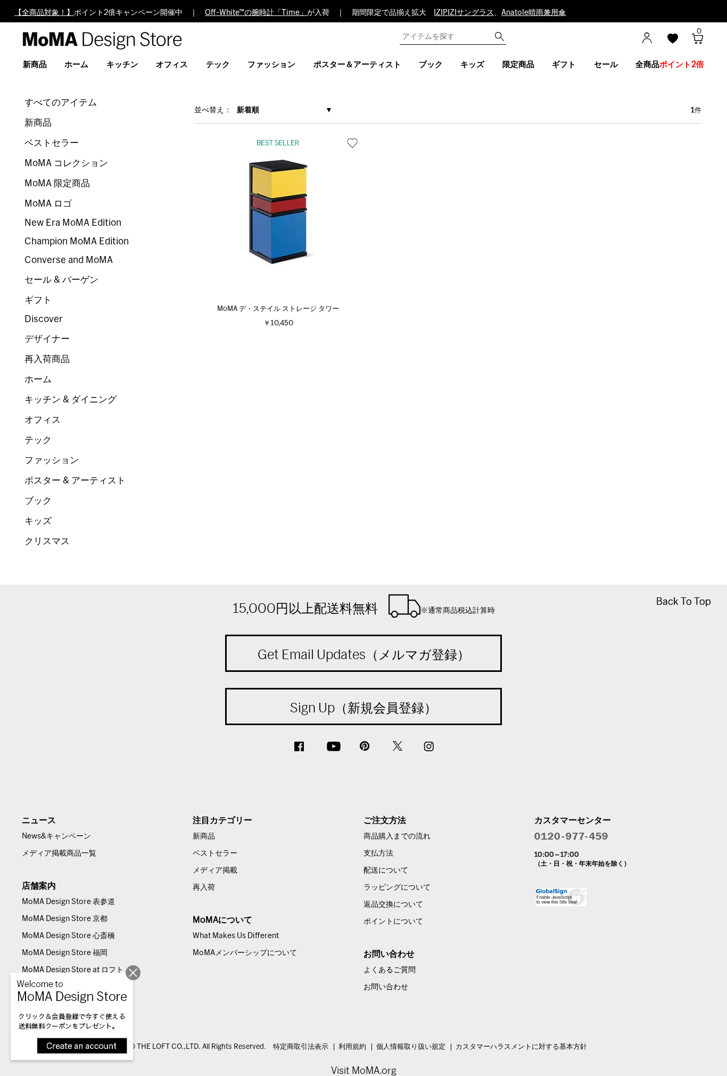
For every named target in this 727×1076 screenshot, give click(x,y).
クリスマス (47, 541)
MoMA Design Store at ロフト (72, 970)
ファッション (51, 460)
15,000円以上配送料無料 (364, 608)
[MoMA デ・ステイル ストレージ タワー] (278, 211)
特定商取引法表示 (300, 1047)
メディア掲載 (215, 870)
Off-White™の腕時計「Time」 (256, 13)
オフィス (42, 419)
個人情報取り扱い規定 (410, 1047)
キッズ (38, 520)
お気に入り (352, 143)
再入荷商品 (47, 359)
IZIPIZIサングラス (464, 13)
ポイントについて (393, 921)
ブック (38, 500)
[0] (693, 41)
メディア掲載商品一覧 (59, 853)
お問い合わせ (385, 987)
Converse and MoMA (68, 260)
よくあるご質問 (389, 970)
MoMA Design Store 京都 (65, 919)
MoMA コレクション (66, 163)
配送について (385, 870)
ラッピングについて (397, 887)
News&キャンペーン (56, 836)
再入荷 (204, 887)
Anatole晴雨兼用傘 (533, 13)
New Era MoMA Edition (72, 222)
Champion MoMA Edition (76, 241)
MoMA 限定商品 (57, 183)
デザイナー (47, 338)
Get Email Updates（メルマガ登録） (364, 654)
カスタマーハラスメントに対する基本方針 (521, 1047)
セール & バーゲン (61, 279)
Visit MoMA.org (363, 1070)
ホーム (38, 379)
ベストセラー (51, 142)
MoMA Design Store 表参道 (68, 902)
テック (38, 440)
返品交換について (393, 904)
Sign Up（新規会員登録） (363, 707)
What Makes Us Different (236, 936)
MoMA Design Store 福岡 (65, 953)
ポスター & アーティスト (75, 480)
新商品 (38, 122)
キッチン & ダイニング (70, 399)
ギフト (38, 300)
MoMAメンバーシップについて (245, 953)
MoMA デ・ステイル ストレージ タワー (278, 309)
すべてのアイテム (60, 102)
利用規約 (352, 1047)
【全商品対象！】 (44, 13)
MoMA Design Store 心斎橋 (68, 936)
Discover (43, 319)
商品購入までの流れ (397, 836)
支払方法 (378, 853)
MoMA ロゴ (48, 203)
